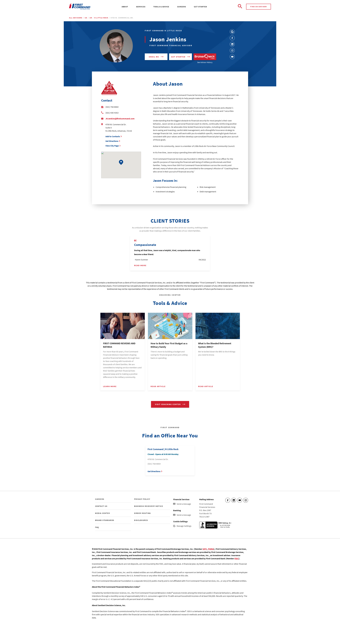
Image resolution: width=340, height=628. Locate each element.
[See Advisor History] (205, 56)
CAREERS (99, 499)
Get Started (178, 57)
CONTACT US (101, 506)
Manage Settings (184, 526)
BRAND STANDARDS (104, 520)
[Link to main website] (80, 7)
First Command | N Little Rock (163, 449)
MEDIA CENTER (102, 513)
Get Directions (111, 141)
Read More (140, 265)
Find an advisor (258, 7)
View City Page (112, 145)
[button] (121, 162)
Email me (154, 57)
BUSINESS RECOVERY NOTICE (148, 506)
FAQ (97, 527)
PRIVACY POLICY (142, 499)
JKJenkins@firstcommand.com (120, 118)
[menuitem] (125, 6)
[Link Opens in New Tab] (232, 31)
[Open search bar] (240, 6)
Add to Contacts (112, 136)
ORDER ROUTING (142, 513)
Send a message (184, 504)
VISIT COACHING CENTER (168, 404)
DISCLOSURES (141, 520)
